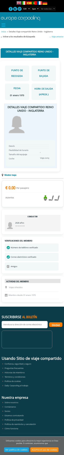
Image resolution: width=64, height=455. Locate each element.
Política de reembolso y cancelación (20, 424)
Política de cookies (13, 381)
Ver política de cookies (16, 449)
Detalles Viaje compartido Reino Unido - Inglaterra (29, 53)
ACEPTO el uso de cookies (44, 449)
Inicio (3, 31)
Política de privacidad (14, 419)
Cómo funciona (11, 428)
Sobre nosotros (11, 402)
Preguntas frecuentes (14, 368)
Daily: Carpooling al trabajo (16, 385)
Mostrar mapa (10, 175)
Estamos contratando (14, 415)
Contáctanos (10, 406)
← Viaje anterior (56, 36)
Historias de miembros (15, 372)
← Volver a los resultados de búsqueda (18, 36)
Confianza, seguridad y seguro (18, 363)
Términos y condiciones (15, 376)
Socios (7, 411)
